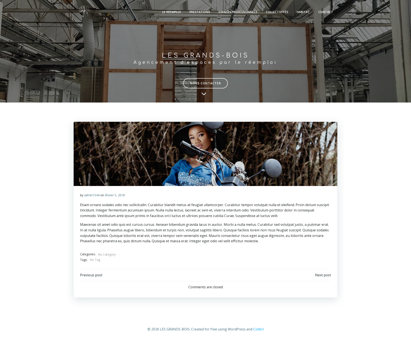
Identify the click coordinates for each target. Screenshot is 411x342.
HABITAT (303, 12)
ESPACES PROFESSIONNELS (238, 12)
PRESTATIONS (199, 12)
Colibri (258, 329)
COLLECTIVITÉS (277, 12)
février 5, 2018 (115, 195)
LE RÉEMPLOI (171, 12)
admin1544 (92, 195)
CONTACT (325, 12)
